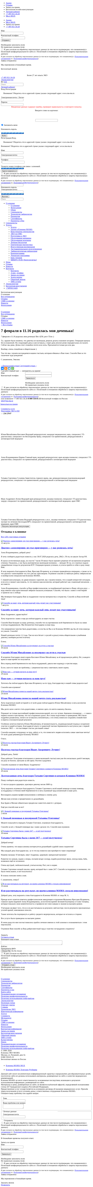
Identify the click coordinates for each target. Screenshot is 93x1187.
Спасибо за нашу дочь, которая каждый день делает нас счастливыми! (38, 609)
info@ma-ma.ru (7, 401)
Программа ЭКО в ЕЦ (10, 411)
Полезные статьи (8, 1003)
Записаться (6, 1154)
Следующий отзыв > (28, 366)
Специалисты (6, 981)
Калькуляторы (7, 1040)
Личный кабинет (8, 87)
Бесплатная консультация (11, 1033)
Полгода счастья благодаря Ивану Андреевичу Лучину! (30, 749)
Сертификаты (6, 988)
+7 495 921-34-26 (13, 14)
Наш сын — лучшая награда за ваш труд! (23, 678)
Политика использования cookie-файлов (17, 998)
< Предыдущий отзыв (10, 366)
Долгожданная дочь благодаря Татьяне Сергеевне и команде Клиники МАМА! (43, 775)
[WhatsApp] (12, 368)
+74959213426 (12, 288)
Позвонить (5, 1185)
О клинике (5, 312)
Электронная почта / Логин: (12, 97)
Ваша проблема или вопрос (14, 1103)
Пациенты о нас (7, 990)
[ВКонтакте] (2, 368)
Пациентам (5, 985)
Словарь (4, 1007)
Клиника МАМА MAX (15, 1066)
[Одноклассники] (5, 368)
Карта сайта (6, 992)
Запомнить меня (10, 125)
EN (5, 82)
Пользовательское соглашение (13, 994)
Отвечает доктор (8, 1005)
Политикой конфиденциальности (26, 59)
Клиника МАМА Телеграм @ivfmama (21, 1070)
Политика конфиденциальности (14, 996)
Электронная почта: (9, 155)
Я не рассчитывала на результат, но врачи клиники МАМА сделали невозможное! (44, 890)
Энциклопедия (7, 80)
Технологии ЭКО (8, 1009)
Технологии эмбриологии (11, 983)
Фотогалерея (6, 305)
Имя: (3, 150)
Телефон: (4, 160)
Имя (2, 31)
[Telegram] (9, 368)
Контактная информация (11, 1029)
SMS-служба (6, 1038)
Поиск (3, 1042)
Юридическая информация (12, 1011)
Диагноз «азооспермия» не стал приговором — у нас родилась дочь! (37, 548)
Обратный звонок (8, 1035)
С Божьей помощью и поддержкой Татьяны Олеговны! (30, 818)
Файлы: (4, 946)
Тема (5, 1098)
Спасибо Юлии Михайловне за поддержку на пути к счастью (33, 652)
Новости (4, 303)
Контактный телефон (10, 35)
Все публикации (8, 297)
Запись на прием (8, 1031)
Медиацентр (6, 1018)
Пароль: (4, 102)
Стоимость (5, 1016)
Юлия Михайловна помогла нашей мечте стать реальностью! (33, 698)
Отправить (6, 40)
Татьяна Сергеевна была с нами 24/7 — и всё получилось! (31, 838)
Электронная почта (11, 1114)
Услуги (4, 1014)
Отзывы (9, 5)
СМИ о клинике (7, 301)
